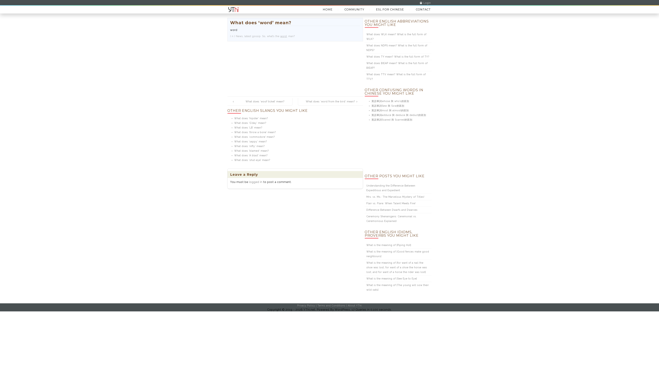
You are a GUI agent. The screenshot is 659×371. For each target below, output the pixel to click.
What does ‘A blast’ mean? (251, 155)
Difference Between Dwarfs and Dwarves (392, 210)
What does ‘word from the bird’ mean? (330, 101)
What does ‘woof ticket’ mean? (265, 101)
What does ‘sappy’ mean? (250, 141)
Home (328, 9)
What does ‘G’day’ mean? (250, 123)
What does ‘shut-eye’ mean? (252, 160)
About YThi (355, 305)
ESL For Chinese (390, 9)
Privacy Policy (306, 305)
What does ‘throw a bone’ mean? (255, 132)
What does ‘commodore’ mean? (254, 137)
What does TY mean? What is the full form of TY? (397, 56)
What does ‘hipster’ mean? (251, 118)
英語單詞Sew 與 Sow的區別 (388, 105)
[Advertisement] (295, 67)
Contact (423, 9)
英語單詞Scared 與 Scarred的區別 (392, 119)
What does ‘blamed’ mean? (251, 150)
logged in (255, 182)
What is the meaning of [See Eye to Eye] (391, 278)
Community (354, 9)
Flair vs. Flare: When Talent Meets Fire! (391, 203)
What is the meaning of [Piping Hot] (388, 245)
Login (427, 3)
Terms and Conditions (331, 305)
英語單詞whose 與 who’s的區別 (390, 101)
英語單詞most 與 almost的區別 (390, 110)
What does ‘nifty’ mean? (249, 146)
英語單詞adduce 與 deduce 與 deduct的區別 (399, 115)
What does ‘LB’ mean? (248, 127)
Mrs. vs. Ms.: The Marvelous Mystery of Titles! (395, 196)
